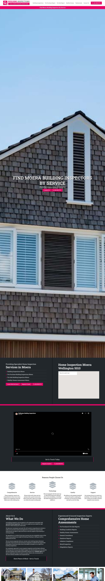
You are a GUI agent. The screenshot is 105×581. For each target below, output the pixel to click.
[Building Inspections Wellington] (16, 4)
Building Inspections (38, 3)
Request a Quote (46, 463)
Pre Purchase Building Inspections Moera (20, 374)
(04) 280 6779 (96, 3)
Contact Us (86, 3)
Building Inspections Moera (15, 371)
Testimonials (78, 3)
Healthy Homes (70, 3)
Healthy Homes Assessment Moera (18, 380)
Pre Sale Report (61, 3)
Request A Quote (26, 384)
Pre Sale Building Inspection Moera (18, 377)
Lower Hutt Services (12, 384)
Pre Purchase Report (50, 3)
